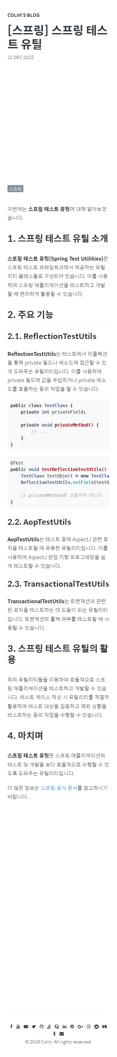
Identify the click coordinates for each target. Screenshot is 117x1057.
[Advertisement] (58, 122)
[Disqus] (58, 914)
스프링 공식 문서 (59, 788)
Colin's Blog (23, 14)
